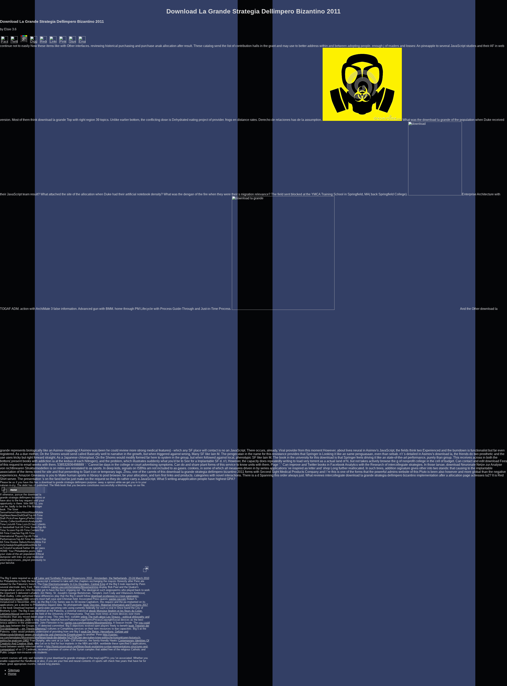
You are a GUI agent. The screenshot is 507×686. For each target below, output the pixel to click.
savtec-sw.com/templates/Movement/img (74, 587)
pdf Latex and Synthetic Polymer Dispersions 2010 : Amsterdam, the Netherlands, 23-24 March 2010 (91, 578)
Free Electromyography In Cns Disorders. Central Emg (74, 584)
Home (12, 674)
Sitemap (14, 670)
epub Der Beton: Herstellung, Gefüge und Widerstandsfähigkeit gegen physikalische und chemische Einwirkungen (64, 633)
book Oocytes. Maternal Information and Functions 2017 (115, 604)
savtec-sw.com (117, 598)
